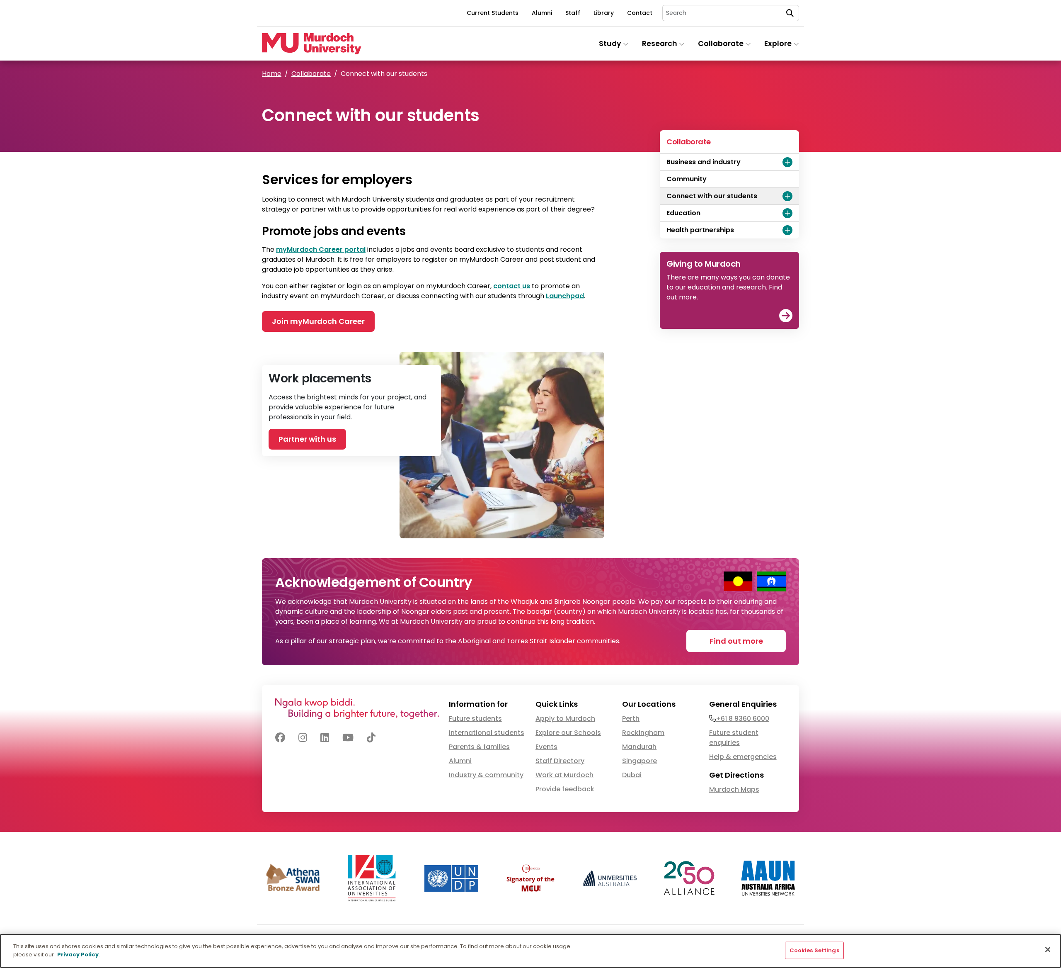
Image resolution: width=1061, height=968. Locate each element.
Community (686, 179)
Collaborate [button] (721, 44)
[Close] (1048, 949)
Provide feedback (564, 789)
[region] (530, 951)
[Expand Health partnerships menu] (787, 230)
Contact (639, 13)
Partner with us (307, 439)
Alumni (542, 13)
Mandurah (639, 747)
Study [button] (611, 44)
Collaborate (311, 73)
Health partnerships (700, 230)
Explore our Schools (568, 732)
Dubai (632, 775)
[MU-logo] (311, 43)
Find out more (736, 641)
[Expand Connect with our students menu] (787, 196)
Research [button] (660, 44)
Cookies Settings (814, 950)
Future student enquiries (733, 737)
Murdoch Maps (734, 789)
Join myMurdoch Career (318, 321)
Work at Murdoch (564, 775)
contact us (511, 286)
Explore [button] (778, 44)
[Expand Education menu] (787, 213)
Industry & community (486, 775)
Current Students (492, 13)
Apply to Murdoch (565, 718)
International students (486, 732)
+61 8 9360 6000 (742, 718)
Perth (631, 718)
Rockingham (643, 732)
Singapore (639, 761)
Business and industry (703, 162)
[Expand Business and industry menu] (787, 162)
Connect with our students (711, 196)
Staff (572, 13)
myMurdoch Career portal (321, 249)
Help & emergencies (743, 756)
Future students (475, 718)
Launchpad (565, 296)
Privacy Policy (78, 954)
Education (683, 213)
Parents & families (479, 747)
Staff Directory (559, 761)
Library (603, 13)
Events (546, 747)
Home (271, 73)
